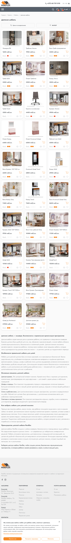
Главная (3, 15)
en (64, 3)
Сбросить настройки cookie (42, 499)
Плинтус (21, 495)
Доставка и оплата (42, 492)
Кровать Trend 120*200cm (11, 290)
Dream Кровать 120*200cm (58, 230)
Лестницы (22, 513)
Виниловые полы (24, 492)
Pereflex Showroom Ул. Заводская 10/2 (7, 491)
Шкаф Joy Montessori (9, 320)
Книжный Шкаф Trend (33, 169)
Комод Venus (53, 78)
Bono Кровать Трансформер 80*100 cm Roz (35, 291)
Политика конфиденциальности (12, 534)
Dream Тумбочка (31, 78)
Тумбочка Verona (31, 48)
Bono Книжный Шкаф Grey (57, 199)
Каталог (10, 15)
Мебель (16, 15)
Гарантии (56, 492)
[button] (12, 45)
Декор (21, 510)
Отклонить (51, 539)
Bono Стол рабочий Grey (34, 230)
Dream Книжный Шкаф (33, 139)
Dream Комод (7, 139)
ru (69, 3)
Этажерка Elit (7, 48)
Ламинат (21, 489)
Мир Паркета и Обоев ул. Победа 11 (8, 509)
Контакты (39, 495)
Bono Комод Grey (8, 199)
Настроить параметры (31, 539)
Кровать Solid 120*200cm (11, 230)
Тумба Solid (6, 78)
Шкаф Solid (6, 260)
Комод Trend (30, 199)
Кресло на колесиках (32, 109)
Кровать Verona (54, 109)
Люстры (21, 504)
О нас (38, 489)
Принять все (12, 539)
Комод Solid (53, 169)
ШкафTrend (53, 260)
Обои (20, 507)
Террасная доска (24, 516)
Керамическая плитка (25, 498)
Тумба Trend (6, 109)
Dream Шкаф (53, 290)
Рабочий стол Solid (55, 139)
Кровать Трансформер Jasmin (35, 260)
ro (66, 3)
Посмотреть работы (60, 495)
